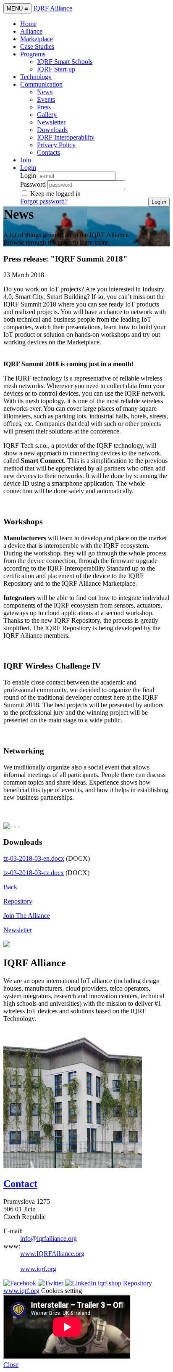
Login (28, 175)
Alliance (31, 31)
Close (10, 1364)
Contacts (48, 152)
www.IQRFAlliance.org (52, 1253)
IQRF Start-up (56, 69)
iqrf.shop (109, 1283)
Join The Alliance (26, 915)
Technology (36, 76)
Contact (20, 1183)
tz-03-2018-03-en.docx (33, 858)
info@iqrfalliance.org (48, 1238)
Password (33, 184)
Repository (17, 901)
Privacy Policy (56, 144)
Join (25, 160)
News (44, 91)
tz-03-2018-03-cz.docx (33, 872)
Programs (32, 54)
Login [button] (28, 167)
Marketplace (36, 38)
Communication (41, 84)
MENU (17, 8)
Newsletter (51, 122)
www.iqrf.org (38, 1268)
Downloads (52, 129)
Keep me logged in (55, 193)
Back (10, 887)
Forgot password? (44, 201)
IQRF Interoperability (65, 137)
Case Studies (37, 46)
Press (44, 107)
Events (46, 99)
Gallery (47, 114)
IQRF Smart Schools (64, 61)
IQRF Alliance (52, 8)
